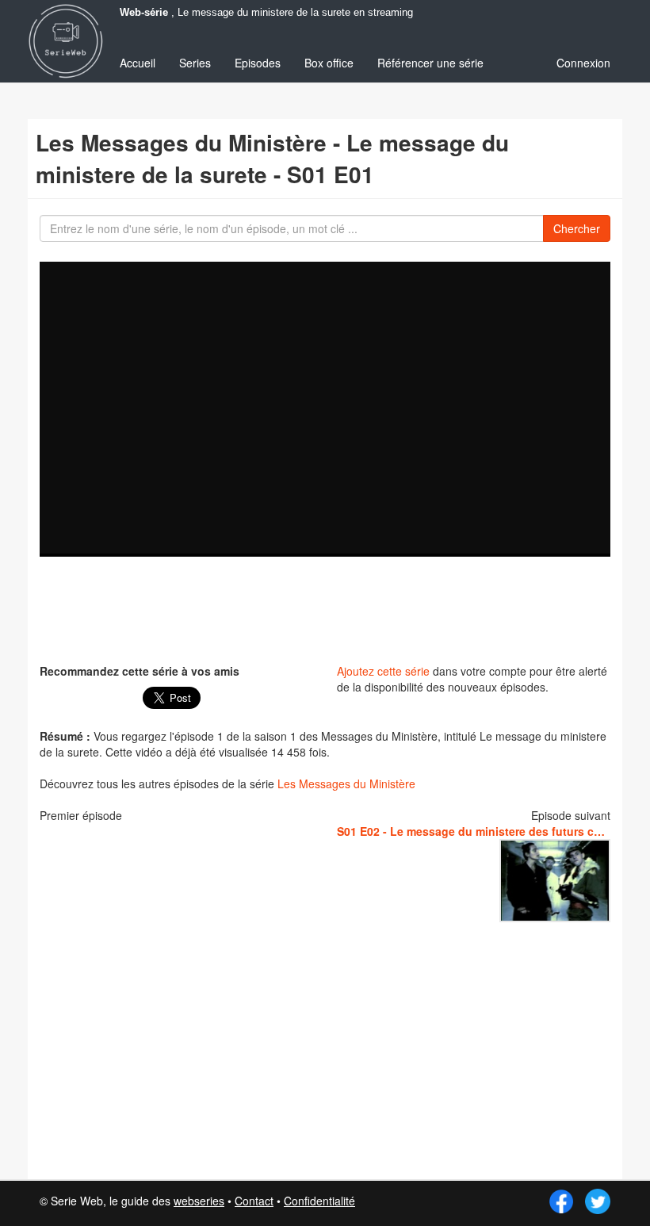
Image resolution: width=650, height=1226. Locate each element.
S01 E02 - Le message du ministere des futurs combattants (473, 831)
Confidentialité (319, 1201)
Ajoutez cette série (383, 671)
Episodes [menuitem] (258, 63)
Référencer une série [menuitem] (430, 63)
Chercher (576, 228)
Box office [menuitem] (329, 63)
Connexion (583, 63)
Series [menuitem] (195, 63)
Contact (254, 1201)
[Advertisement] (328, 608)
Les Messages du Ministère (346, 783)
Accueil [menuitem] (137, 63)
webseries (199, 1201)
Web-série (144, 12)
